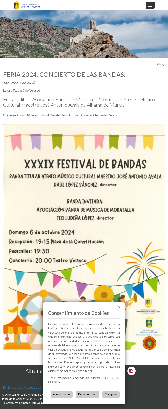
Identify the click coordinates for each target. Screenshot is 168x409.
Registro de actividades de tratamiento (28, 387)
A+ (159, 64)
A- (163, 64)
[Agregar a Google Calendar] (33, 82)
